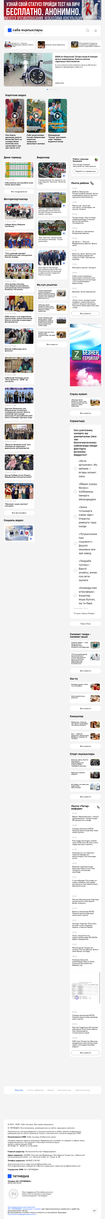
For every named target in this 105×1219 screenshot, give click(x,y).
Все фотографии (19, 513)
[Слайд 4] (55, 89)
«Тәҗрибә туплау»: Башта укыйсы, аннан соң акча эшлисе (88, 570)
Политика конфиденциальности (22, 1214)
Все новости (52, 344)
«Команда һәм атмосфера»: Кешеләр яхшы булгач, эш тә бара (88, 595)
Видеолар (43, 157)
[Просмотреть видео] (14, 115)
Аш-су (74, 678)
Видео (51, 1090)
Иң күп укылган (47, 284)
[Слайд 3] (52, 89)
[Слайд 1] (47, 89)
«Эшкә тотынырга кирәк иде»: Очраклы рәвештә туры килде (87, 516)
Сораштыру (77, 421)
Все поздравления (19, 191)
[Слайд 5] (57, 89)
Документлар (64, 1090)
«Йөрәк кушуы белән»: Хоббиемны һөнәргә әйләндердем (88, 491)
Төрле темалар (82, 1090)
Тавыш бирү (85, 624)
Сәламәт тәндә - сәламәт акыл (80, 635)
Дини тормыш (12, 157)
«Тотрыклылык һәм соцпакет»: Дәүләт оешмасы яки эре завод (88, 543)
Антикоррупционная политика (21, 1207)
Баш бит (19, 1090)
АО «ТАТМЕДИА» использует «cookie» (24, 1209)
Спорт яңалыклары (82, 754)
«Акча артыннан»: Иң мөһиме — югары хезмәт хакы (88, 468)
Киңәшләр (76, 716)
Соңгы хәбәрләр (35, 1090)
